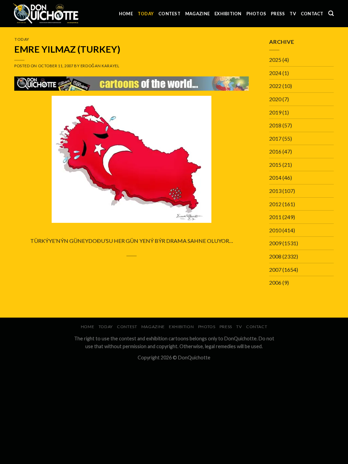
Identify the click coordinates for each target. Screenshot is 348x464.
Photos (256, 13)
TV (293, 13)
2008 (275, 256)
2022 (275, 86)
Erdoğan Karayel (100, 66)
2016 (275, 151)
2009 (275, 243)
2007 (275, 269)
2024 (275, 73)
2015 (275, 164)
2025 (275, 59)
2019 (275, 112)
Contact (312, 13)
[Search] (331, 13)
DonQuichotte (194, 357)
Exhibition (228, 13)
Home (126, 13)
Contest (169, 13)
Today (146, 13)
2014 (275, 177)
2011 (275, 217)
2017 (275, 138)
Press (278, 13)
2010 (275, 230)
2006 (275, 282)
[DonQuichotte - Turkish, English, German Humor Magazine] (46, 13)
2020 (275, 99)
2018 (275, 125)
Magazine (197, 13)
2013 (275, 191)
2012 (275, 204)
